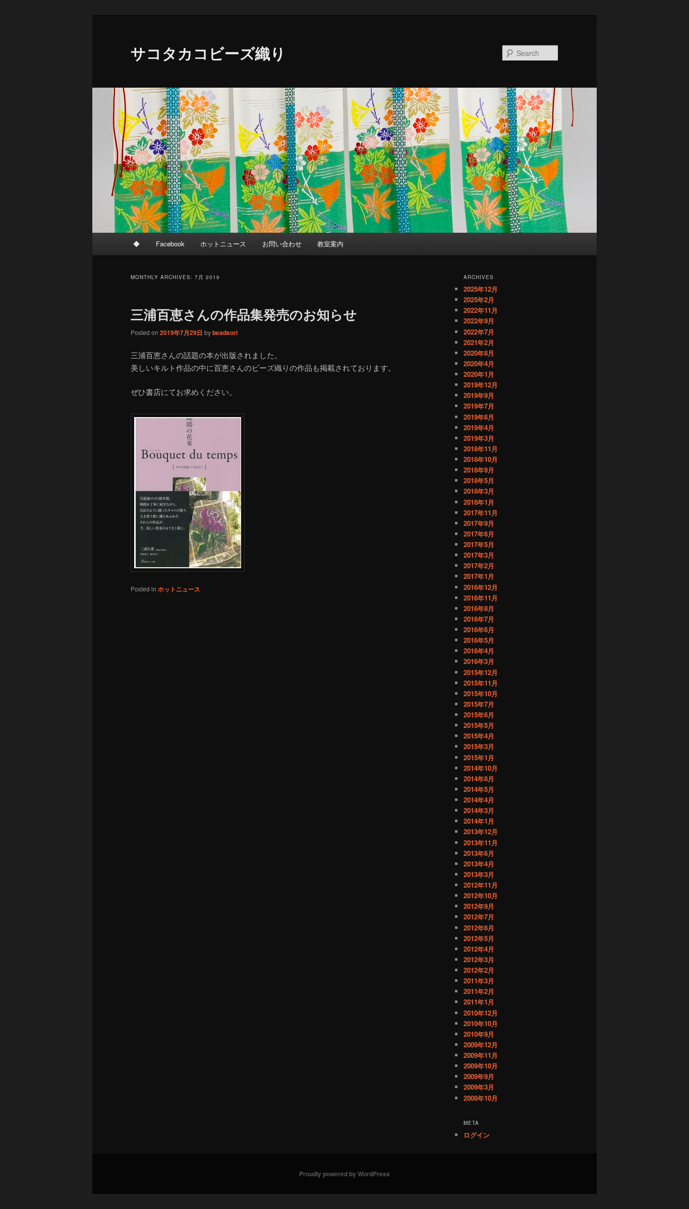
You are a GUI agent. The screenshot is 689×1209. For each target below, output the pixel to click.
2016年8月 (479, 608)
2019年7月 (479, 406)
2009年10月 (481, 1065)
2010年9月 (479, 1034)
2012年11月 (481, 885)
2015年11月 (481, 683)
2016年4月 (479, 650)
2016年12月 (481, 587)
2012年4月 (479, 949)
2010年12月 (481, 1013)
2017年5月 (479, 544)
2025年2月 (479, 299)
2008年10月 (481, 1098)
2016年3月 (479, 661)
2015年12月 (481, 672)
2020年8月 (479, 353)
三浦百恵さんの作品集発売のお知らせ (244, 314)
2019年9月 (479, 395)
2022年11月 (481, 310)
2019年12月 (481, 384)
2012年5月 (479, 938)
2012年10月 (481, 895)
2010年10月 (481, 1023)
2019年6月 (479, 417)
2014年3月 (479, 810)
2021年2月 (479, 342)
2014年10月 (481, 768)
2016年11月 (481, 597)
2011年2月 (479, 991)
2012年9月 (479, 906)
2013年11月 (481, 842)
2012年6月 (479, 927)
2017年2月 (479, 565)
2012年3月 (479, 959)
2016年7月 (479, 619)
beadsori (225, 332)
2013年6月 (479, 853)
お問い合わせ (282, 243)
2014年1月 (479, 821)
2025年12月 (481, 289)
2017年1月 (479, 576)
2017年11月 (481, 512)
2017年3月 (479, 555)
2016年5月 (479, 640)
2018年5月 (479, 480)
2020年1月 (479, 374)
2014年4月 (479, 799)
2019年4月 (479, 427)
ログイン (477, 1134)
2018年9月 (479, 470)
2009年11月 (481, 1055)
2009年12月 (481, 1044)
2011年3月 (479, 980)
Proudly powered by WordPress (344, 1173)
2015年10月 (481, 693)
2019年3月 (479, 438)
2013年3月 (479, 874)
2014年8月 (479, 778)
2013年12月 (481, 831)
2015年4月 (479, 736)
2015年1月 (479, 757)
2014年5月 (479, 789)
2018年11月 (481, 448)
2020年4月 (479, 363)
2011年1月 (479, 1001)
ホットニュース (223, 243)
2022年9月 (479, 320)
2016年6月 (479, 629)
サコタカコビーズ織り (208, 52)
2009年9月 (479, 1076)
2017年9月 (479, 523)
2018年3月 (479, 491)
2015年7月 (479, 704)
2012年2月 (479, 970)
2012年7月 (479, 916)
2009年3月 (479, 1087)
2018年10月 (481, 459)
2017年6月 (479, 534)
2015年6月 (479, 714)
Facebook (170, 243)
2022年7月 (479, 332)
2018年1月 (479, 502)
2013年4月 (479, 863)
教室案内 (330, 243)
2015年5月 (479, 725)
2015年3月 (479, 746)
